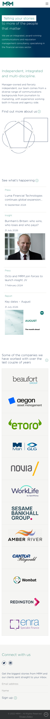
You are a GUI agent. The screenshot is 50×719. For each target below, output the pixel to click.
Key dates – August (18, 301)
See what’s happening (18, 180)
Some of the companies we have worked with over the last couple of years (22, 358)
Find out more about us (19, 111)
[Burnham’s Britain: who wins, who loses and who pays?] (25, 246)
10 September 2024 (15, 205)
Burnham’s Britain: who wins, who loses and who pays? (23, 223)
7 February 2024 (14, 285)
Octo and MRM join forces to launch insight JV (24, 278)
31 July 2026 (11, 230)
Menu (47, 4)
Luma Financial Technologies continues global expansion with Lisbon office (23, 198)
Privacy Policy (26, 716)
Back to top (46, 714)
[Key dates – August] (25, 322)
